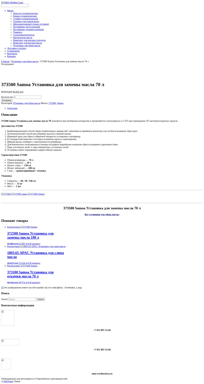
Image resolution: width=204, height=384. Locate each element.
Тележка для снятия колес (26, 21)
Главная (5, 61)
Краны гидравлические (25, 16)
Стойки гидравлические (25, 18)
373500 (52, 103)
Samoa (60, 103)
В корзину (6, 100)
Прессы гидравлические (25, 13)
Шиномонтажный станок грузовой (31, 24)
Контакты (12, 53)
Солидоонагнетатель (23, 35)
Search (4, 299)
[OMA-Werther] (12, 2)
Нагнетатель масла (22, 37)
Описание (12, 108)
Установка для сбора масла (26, 45)
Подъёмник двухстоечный (26, 27)
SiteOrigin (8, 381)
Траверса (17, 32)
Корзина (11, 56)
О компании (13, 51)
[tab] (105, 108)
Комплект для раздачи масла (27, 43)
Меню (10, 10)
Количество (7, 97)
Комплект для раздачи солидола (29, 40)
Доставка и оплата (16, 48)
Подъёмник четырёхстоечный (28, 29)
